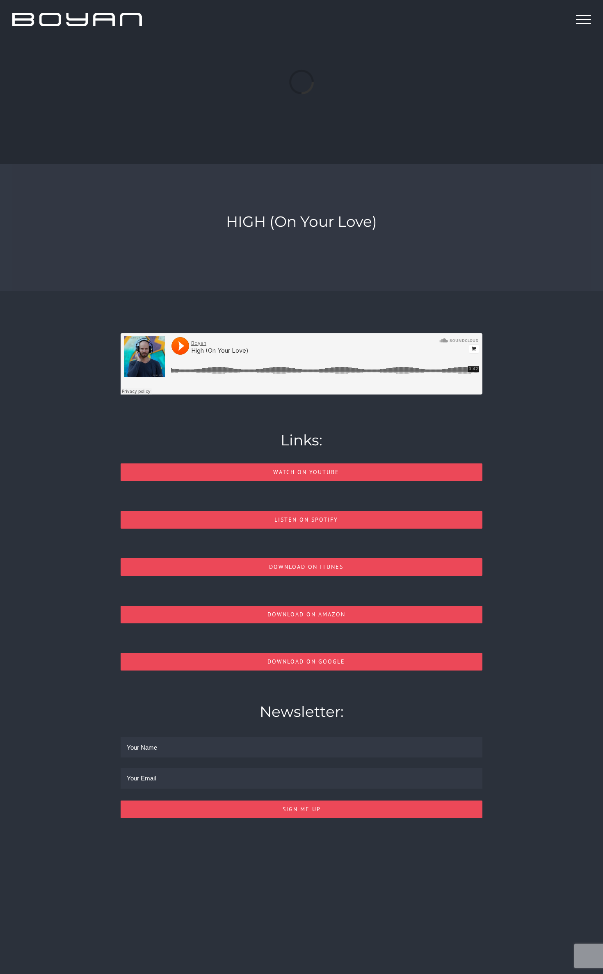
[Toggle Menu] (583, 19)
